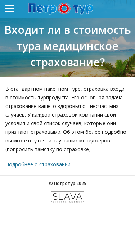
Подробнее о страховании (38, 164)
